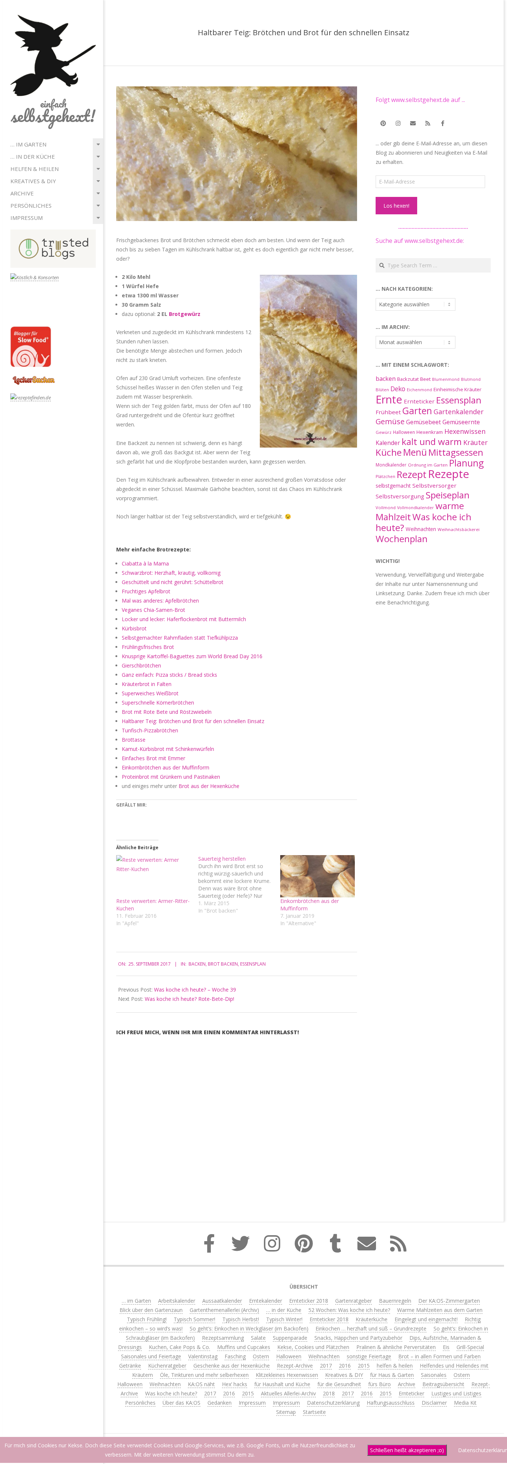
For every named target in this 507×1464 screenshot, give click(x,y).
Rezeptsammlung (223, 1337)
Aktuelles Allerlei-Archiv (288, 1393)
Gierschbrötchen (141, 665)
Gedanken (219, 1402)
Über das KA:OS (181, 1402)
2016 (345, 1365)
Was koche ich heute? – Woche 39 (195, 989)
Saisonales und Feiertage (151, 1356)
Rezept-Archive (295, 1365)
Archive (22, 193)
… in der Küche (32, 156)
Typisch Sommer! (194, 1319)
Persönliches (31, 205)
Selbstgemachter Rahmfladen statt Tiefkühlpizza (180, 637)
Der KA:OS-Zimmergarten (449, 1300)
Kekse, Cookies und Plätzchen (313, 1347)
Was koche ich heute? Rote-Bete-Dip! (189, 998)
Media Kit (465, 1402)
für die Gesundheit (339, 1384)
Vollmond (386, 507)
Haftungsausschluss (391, 1402)
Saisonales (434, 1374)
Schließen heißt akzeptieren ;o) (407, 1450)
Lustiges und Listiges (456, 1393)
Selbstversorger (434, 485)
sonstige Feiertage (369, 1356)
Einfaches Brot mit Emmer (153, 758)
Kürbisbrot (134, 628)
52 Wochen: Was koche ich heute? (349, 1309)
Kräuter (475, 442)
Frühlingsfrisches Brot (148, 646)
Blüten (382, 389)
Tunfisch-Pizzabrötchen (150, 730)
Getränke (130, 1365)
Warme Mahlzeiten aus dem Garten (440, 1309)
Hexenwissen (464, 431)
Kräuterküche (371, 1319)
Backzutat (408, 379)
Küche (389, 452)
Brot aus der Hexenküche (209, 785)
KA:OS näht (201, 1384)
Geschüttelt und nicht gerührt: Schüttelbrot (172, 582)
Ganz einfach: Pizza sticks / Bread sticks (169, 674)
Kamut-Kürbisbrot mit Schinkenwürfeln (168, 748)
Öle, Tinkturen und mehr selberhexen (204, 1374)
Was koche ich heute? (423, 522)
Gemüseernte (461, 422)
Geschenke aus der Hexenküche (231, 1365)
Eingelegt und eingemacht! (426, 1319)
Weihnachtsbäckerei (459, 529)
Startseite (314, 1411)
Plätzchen (385, 476)
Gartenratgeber (353, 1300)
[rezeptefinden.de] (30, 397)
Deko (397, 388)
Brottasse (133, 739)
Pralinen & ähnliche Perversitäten (396, 1347)
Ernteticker (419, 401)
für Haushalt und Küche (282, 1384)
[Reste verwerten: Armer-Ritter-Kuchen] (153, 876)
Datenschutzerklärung (333, 1402)
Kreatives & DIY (33, 181)
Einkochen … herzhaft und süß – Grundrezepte (370, 1328)
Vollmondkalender (415, 507)
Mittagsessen (455, 452)
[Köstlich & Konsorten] (34, 277)
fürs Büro (379, 1384)
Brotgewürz (184, 313)
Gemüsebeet (423, 422)
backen (197, 964)
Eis (446, 1347)
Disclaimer (434, 1402)
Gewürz (384, 432)
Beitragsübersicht (443, 1384)
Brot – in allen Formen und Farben (439, 1356)
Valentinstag (202, 1356)
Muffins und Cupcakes (243, 1347)
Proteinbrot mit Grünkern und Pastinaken (171, 776)
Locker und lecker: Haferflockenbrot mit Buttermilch (184, 619)
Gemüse (390, 421)
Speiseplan (448, 495)
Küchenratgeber (167, 1365)
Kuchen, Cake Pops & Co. (179, 1347)
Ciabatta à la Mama (145, 563)
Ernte (389, 399)
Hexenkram (429, 432)
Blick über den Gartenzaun (151, 1309)
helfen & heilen (34, 168)
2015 (364, 1365)
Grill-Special (470, 1347)
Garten (417, 411)
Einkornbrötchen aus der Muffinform (165, 767)
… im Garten (28, 144)
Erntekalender (265, 1300)
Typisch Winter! (284, 1319)
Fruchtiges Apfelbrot (146, 591)
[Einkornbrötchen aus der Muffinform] (317, 876)
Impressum (26, 217)
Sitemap (286, 1411)
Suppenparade (290, 1337)
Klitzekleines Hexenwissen (287, 1374)
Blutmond (471, 379)
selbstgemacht (393, 485)
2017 (326, 1365)
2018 (329, 1393)
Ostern (261, 1356)
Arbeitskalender (176, 1300)
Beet (425, 379)
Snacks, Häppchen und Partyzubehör (358, 1337)
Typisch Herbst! (240, 1319)
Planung (466, 462)
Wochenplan (402, 538)
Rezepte (448, 473)
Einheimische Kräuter (457, 389)
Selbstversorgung (400, 496)
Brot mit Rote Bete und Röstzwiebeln (167, 711)
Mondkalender (391, 465)
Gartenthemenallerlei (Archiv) (224, 1309)
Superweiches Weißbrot (150, 693)
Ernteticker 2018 (308, 1300)
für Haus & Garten (392, 1374)
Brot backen (223, 964)
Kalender (388, 443)
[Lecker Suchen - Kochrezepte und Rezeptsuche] (33, 376)
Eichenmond (419, 389)
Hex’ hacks (234, 1384)
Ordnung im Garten (428, 465)
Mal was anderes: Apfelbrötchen (160, 600)
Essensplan (253, 964)
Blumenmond (445, 379)
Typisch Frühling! (147, 1319)
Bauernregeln (395, 1300)
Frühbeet (388, 412)
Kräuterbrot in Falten (146, 684)
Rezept (411, 474)
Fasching (235, 1356)
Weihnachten (421, 528)
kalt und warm (432, 441)
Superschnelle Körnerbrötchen (158, 702)
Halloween (404, 432)
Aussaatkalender (222, 1300)
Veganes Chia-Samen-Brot (153, 609)
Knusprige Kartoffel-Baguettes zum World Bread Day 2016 (192, 656)
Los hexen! (396, 205)
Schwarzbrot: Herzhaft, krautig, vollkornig (171, 572)
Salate (258, 1337)
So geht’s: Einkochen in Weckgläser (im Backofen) (249, 1328)
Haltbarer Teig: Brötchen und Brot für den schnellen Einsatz (193, 721)
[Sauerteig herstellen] (239, 884)
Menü (415, 452)
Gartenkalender (459, 411)
